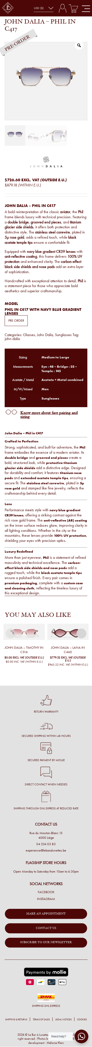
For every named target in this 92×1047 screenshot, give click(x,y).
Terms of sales (41, 1019)
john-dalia (12, 338)
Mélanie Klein (55, 1043)
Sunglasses (63, 334)
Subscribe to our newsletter (46, 942)
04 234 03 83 (46, 844)
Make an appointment (46, 913)
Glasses (29, 334)
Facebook (46, 892)
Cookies (82, 1019)
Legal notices (63, 1019)
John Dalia (45, 334)
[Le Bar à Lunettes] (8, 8)
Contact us (46, 928)
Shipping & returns (16, 1019)
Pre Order (16, 320)
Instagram (46, 899)
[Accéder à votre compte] (62, 8)
